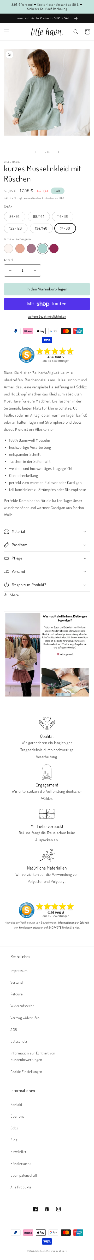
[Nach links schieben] (35, 152)
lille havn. (41, 1250)
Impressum (18, 970)
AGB (13, 1029)
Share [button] (14, 595)
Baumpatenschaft (23, 1175)
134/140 (41, 228)
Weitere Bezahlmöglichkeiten (47, 316)
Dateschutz (18, 1041)
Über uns (17, 1116)
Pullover (51, 482)
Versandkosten (32, 198)
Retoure (16, 994)
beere (53, 248)
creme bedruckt (8, 248)
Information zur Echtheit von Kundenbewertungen (32, 1056)
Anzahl (8, 260)
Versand (16, 982)
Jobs (14, 1128)
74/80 (65, 228)
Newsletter (18, 1151)
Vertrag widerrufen (25, 1018)
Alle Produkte (20, 1187)
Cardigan (74, 482)
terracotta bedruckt (20, 248)
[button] (6, 32)
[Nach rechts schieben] (58, 152)
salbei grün (42, 248)
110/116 (62, 216)
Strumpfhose (75, 489)
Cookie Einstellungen (26, 1071)
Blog (13, 1140)
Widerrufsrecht (22, 1006)
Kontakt (16, 1104)
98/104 (38, 216)
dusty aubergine (31, 248)
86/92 (14, 216)
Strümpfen (47, 489)
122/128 (15, 228)
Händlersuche (20, 1163)
